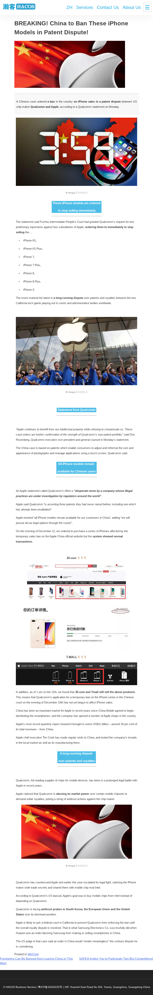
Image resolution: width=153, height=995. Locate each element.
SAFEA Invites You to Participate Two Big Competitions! (116, 958)
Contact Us (108, 7)
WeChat (33, 954)
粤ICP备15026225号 (50, 986)
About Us (132, 7)
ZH (69, 7)
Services (84, 7)
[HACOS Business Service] (19, 6)
